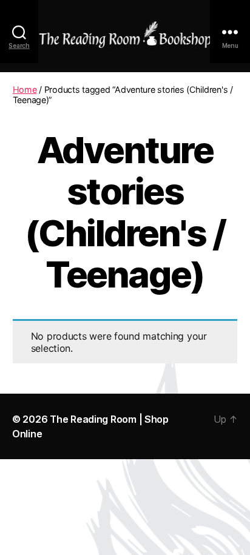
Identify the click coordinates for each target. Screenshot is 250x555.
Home (25, 89)
